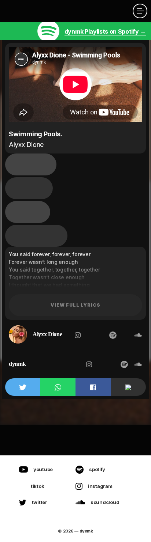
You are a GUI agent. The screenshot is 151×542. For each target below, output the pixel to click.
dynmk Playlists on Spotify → (105, 31)
